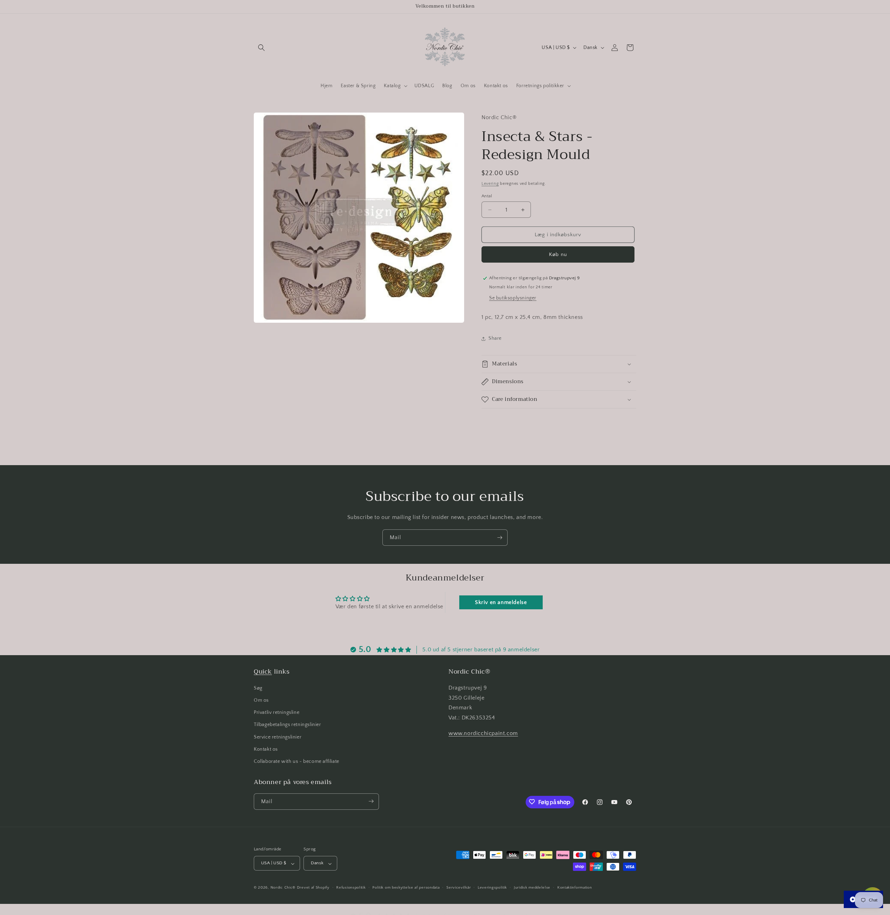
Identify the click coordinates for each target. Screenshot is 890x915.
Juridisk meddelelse (532, 887)
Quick (263, 671)
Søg (258, 688)
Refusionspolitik (350, 887)
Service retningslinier (277, 737)
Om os (261, 700)
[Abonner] (499, 537)
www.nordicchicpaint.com (483, 733)
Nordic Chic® (283, 888)
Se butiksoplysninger (512, 298)
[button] (261, 47)
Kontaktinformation (574, 887)
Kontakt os (266, 749)
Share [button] (495, 338)
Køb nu (558, 254)
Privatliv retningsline (276, 712)
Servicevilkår (458, 887)
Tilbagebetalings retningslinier (287, 724)
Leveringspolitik (492, 887)
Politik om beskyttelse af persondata (405, 887)
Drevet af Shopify (313, 888)
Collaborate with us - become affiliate (296, 761)
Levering (490, 183)
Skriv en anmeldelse (501, 602)
